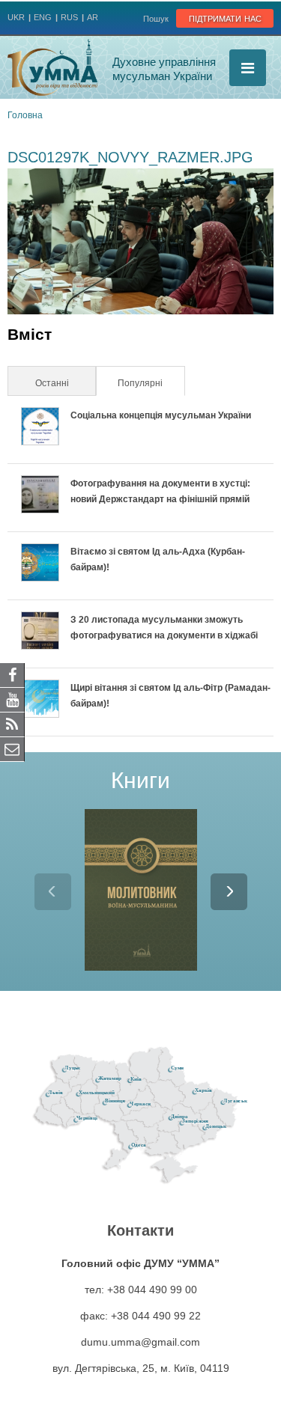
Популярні (150, 383)
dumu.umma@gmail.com (140, 1342)
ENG (43, 17)
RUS (69, 17)
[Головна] (52, 67)
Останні (52, 383)
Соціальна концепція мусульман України (160, 415)
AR (92, 17)
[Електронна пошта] (12, 748)
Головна (25, 115)
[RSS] (12, 724)
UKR (16, 17)
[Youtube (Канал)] (12, 699)
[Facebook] (12, 674)
